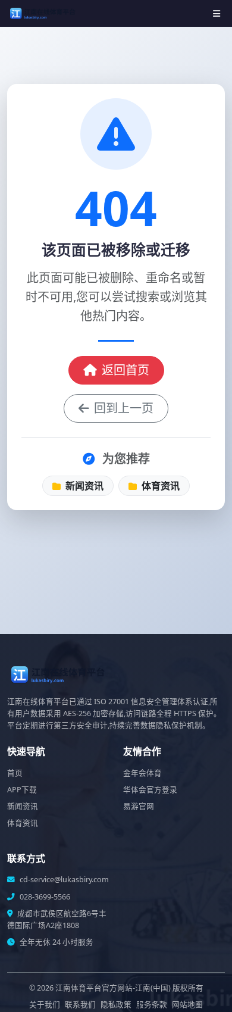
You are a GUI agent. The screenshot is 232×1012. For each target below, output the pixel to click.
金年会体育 (142, 773)
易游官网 (138, 806)
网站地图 (187, 1004)
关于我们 (44, 1004)
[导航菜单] (216, 13)
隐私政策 (116, 1004)
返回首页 (125, 370)
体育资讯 (159, 485)
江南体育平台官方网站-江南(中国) (113, 988)
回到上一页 (123, 408)
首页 (15, 773)
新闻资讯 (83, 485)
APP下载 (22, 790)
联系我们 (80, 1004)
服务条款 (151, 1004)
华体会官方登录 (150, 790)
